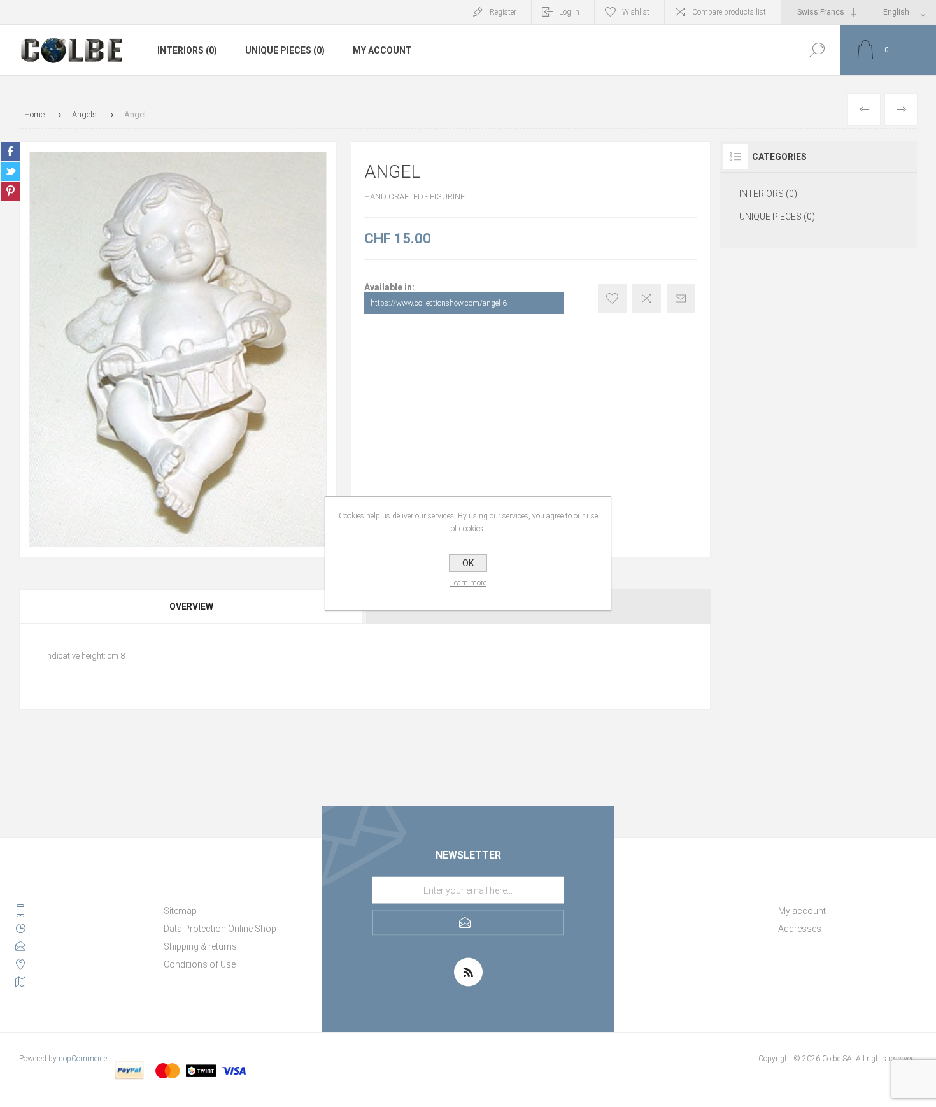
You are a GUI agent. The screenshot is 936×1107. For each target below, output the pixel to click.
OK (468, 563)
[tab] (192, 606)
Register (503, 12)
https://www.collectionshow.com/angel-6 (439, 303)
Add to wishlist (612, 298)
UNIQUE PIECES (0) (285, 50)
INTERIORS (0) (187, 50)
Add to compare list (646, 298)
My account (382, 50)
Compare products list (729, 12)
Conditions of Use (200, 964)
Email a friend (681, 298)
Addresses (799, 929)
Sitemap (180, 911)
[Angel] (864, 109)
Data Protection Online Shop (220, 929)
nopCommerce (83, 1058)
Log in (569, 12)
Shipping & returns (200, 946)
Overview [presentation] (191, 606)
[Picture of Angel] (178, 349)
